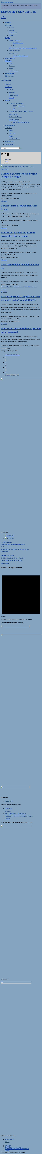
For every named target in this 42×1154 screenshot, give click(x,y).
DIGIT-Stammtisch (19, 106)
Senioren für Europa (15, 117)
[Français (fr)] (9, 538)
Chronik (11, 98)
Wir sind (11, 89)
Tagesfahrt (4, 292)
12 (5, 367)
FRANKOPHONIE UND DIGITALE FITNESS (19, 816)
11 (5, 365)
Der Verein (8, 87)
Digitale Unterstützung (16, 103)
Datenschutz (8, 808)
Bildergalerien (9, 144)
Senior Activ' (4, 169)
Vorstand (12, 92)
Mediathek (8, 128)
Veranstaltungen (10, 125)
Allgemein (4, 201)
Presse (11, 130)
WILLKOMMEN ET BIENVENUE (15, 813)
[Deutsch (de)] (9, 535)
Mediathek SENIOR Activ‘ (21, 122)
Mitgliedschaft (13, 95)
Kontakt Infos (9, 801)
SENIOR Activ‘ (14, 119)
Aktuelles (8, 84)
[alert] (21, 595)
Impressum (8, 811)
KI (14, 109)
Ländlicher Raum (14, 139)
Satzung (7, 1142)
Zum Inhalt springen (7, 2)
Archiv (11, 136)
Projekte (7, 100)
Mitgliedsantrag (9, 1139)
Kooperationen (9, 141)
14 (5, 372)
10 (5, 362)
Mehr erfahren (5, 551)
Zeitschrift (12, 133)
